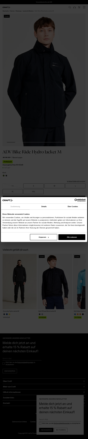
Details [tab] (44, 206)
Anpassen (42, 237)
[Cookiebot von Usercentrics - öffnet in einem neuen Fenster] (76, 200)
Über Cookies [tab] (73, 206)
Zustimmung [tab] (15, 206)
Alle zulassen (72, 237)
